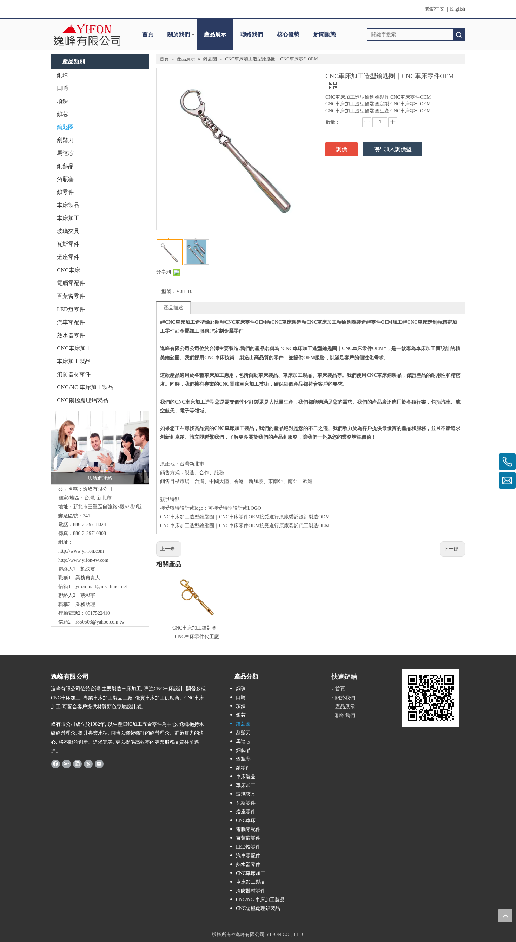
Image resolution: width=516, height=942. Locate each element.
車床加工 (68, 218)
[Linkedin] (77, 763)
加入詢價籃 (398, 149)
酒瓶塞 (65, 179)
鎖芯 (62, 114)
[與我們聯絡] (100, 447)
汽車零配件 (71, 322)
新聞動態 (324, 34)
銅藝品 (65, 166)
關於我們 (178, 34)
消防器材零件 (74, 374)
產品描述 (173, 307)
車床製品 (68, 205)
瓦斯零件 (68, 244)
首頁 (147, 34)
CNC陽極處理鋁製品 (82, 400)
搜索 (459, 34)
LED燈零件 (71, 309)
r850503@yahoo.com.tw (100, 622)
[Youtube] (99, 763)
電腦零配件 (71, 283)
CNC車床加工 (74, 348)
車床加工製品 (74, 361)
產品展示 (215, 34)
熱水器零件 (71, 335)
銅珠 (62, 75)
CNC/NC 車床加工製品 (85, 387)
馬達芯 (65, 153)
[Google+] (66, 763)
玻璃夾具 (68, 231)
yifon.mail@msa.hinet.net (101, 586)
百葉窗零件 (71, 296)
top (505, 915)
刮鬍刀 (65, 140)
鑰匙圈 (65, 127)
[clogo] (87, 34)
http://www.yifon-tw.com (83, 560)
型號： (168, 291)
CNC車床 (68, 270)
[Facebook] (55, 763)
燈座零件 (68, 257)
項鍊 (62, 101)
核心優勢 (288, 34)
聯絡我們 (251, 34)
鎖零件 (65, 192)
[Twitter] (88, 763)
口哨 (62, 88)
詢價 (341, 149)
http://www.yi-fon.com (81, 551)
